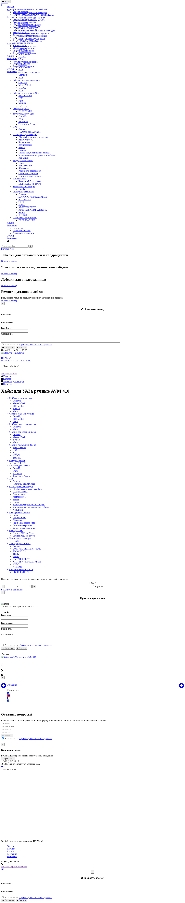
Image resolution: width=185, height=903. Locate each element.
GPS (15, 37)
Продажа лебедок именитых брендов (31, 14)
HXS (20, 98)
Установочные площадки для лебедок (37, 155)
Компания (12, 58)
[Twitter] (8, 693)
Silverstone (23, 168)
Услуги (10, 6)
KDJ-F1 (22, 103)
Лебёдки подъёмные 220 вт (26, 30)
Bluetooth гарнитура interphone (33, 137)
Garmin (21, 129)
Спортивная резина (28, 173)
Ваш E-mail (6, 328)
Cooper (21, 163)
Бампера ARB (19, 45)
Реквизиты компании (23, 66)
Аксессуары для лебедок (25, 40)
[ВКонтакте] (8, 700)
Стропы (22, 150)
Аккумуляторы (25, 139)
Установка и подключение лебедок (30, 9)
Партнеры (18, 61)
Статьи (10, 69)
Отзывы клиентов (21, 63)
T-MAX (22, 88)
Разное (21, 147)
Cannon (22, 194)
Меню (7, 1)
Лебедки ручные (21, 32)
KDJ (20, 101)
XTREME (23, 215)
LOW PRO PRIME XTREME (32, 197)
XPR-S (21, 212)
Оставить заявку (9, 261)
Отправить (9, 347)
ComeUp (22, 75)
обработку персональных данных (35, 344)
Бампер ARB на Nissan (29, 181)
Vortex (21, 204)
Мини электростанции (24, 48)
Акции (10, 56)
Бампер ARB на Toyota (29, 184)
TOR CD (22, 106)
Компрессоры (25, 145)
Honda (21, 189)
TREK (21, 202)
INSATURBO (25, 165)
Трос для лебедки (27, 124)
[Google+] (8, 695)
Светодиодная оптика (23, 50)
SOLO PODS (24, 199)
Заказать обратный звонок (14, 866)
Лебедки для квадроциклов (26, 27)
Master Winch (24, 85)
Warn (20, 77)
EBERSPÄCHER (26, 220)
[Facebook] (7, 698)
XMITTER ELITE (27, 207)
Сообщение (7, 334)
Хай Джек (23, 158)
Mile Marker (18, 406)
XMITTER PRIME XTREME (32, 210)
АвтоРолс (23, 121)
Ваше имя (6, 314)
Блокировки (24, 142)
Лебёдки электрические (24, 19)
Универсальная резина (29, 176)
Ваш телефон (7, 322)
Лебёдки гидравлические (25, 22)
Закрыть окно (8, 758)
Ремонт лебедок (20, 12)
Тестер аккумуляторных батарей (34, 152)
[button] (5, 249)
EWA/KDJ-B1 (25, 95)
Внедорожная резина (23, 43)
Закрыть (22, 347)
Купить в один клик (13, 589)
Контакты (12, 71)
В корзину (98, 586)
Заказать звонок (9, 373)
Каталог (11, 17)
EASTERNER (25, 111)
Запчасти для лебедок (23, 35)
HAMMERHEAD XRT (29, 132)
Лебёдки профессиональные (27, 25)
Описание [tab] (12, 685)
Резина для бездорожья (29, 171)
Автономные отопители (25, 53)
